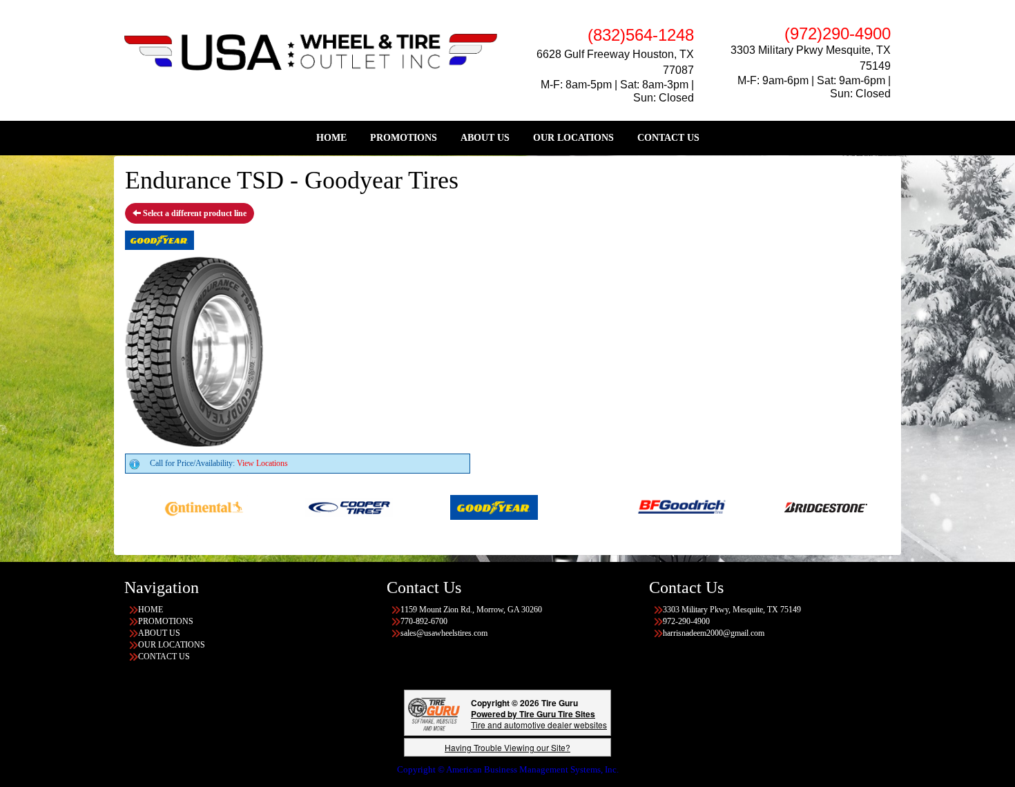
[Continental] (183, 507)
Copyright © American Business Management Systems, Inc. (508, 769)
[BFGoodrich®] (660, 507)
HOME (331, 138)
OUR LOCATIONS (573, 138)
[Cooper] (328, 507)
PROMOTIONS (403, 138)
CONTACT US (668, 138)
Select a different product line (193, 213)
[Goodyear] (473, 507)
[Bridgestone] (805, 507)
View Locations (262, 463)
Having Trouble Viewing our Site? (507, 747)
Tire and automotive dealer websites (539, 719)
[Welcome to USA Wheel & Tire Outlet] (310, 51)
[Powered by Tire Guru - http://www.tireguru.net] (434, 713)
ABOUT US (485, 138)
